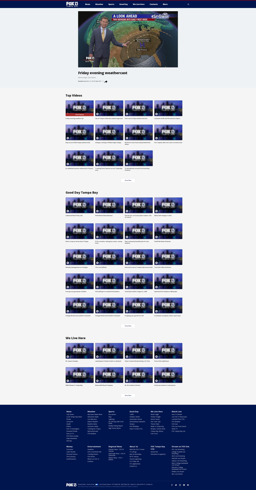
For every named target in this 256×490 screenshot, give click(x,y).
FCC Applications (135, 464)
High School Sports (114, 428)
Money (69, 446)
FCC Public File (134, 461)
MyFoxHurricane (93, 431)
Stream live (154, 452)
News (68, 411)
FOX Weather (92, 434)
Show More (128, 180)
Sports (111, 411)
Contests (90, 461)
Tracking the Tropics (94, 429)
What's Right (155, 414)
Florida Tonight (155, 417)
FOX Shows (91, 457)
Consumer (69, 422)
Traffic (132, 414)
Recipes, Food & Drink (158, 429)
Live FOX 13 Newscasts (179, 417)
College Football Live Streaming (178, 453)
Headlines (91, 449)
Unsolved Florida (71, 431)
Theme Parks (155, 424)
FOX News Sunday (72, 436)
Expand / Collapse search (188, 4)
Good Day (134, 411)
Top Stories (70, 414)
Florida (68, 419)
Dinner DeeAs (155, 419)
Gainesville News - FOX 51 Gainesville (116, 454)
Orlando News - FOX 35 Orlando (116, 450)
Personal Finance (72, 454)
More (165, 4)
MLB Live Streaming (178, 456)
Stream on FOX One (180, 446)
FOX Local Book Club (94, 452)
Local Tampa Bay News (74, 417)
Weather (91, 411)
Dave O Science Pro (136, 429)
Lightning (111, 419)
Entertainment (94, 446)
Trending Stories (93, 454)
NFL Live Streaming (178, 449)
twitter (176, 485)
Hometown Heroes (136, 419)
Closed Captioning (135, 459)
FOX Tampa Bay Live (178, 431)
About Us (134, 446)
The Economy (70, 457)
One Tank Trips (156, 422)
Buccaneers (112, 414)
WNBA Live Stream (178, 472)
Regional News (115, 446)
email (188, 485)
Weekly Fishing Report (115, 426)
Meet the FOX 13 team (137, 449)
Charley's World (135, 417)
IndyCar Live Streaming (179, 461)
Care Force (154, 434)
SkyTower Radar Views (95, 414)
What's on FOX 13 (93, 459)
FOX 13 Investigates (72, 429)
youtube (184, 485)
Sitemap (69, 441)
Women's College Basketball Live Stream (179, 468)
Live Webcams (92, 419)
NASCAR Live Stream (178, 458)
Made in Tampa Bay (157, 426)
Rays (110, 417)
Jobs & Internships (135, 454)
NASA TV (175, 429)
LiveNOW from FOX (178, 419)
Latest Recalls (70, 452)
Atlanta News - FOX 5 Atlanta (115, 459)
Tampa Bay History (157, 431)
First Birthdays (134, 426)
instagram (180, 485)
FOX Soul (175, 424)
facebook (172, 485)
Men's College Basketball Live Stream (180, 464)
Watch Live (177, 411)
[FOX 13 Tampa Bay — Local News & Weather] (73, 4)
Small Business (71, 459)
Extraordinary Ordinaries (137, 422)
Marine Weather (93, 422)
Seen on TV (70, 434)
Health (68, 424)
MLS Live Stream (177, 474)
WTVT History (134, 457)
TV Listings (133, 452)
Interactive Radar (93, 417)
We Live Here (157, 411)
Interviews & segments (158, 454)
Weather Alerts (92, 424)
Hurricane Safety (93, 426)
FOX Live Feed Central (179, 426)
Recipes (132, 424)
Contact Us (133, 466)
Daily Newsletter (71, 438)
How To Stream (177, 414)
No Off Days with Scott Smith (116, 422)
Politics (68, 426)
